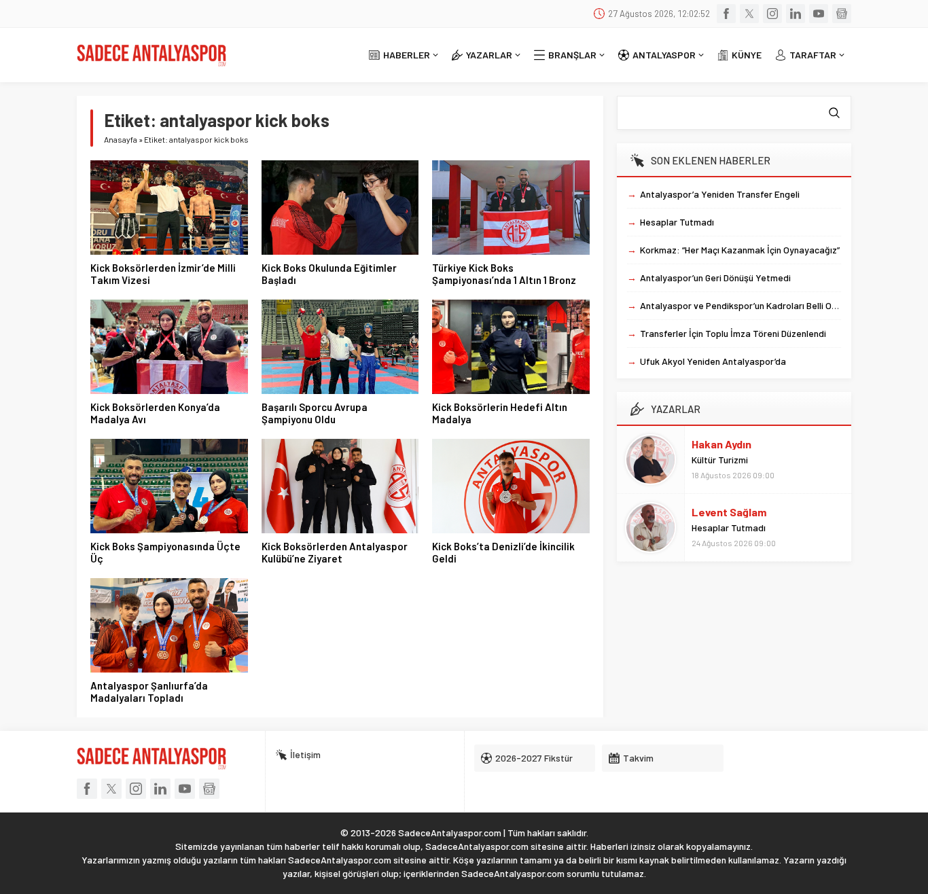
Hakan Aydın (721, 443)
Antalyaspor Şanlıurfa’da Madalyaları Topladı (149, 691)
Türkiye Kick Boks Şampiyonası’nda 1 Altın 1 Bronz (504, 274)
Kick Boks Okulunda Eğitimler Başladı (329, 274)
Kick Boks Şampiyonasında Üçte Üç (165, 552)
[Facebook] (726, 13)
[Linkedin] (795, 13)
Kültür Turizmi (720, 459)
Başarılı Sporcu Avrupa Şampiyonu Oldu (315, 413)
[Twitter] (749, 13)
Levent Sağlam (729, 511)
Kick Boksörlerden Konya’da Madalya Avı (155, 413)
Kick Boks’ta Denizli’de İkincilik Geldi (503, 552)
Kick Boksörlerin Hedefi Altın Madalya (499, 413)
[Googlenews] (841, 13)
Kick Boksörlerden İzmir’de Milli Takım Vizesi (163, 274)
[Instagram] (772, 13)
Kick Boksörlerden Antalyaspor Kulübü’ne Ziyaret (335, 552)
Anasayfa (120, 139)
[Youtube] (818, 13)
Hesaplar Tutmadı (729, 527)
